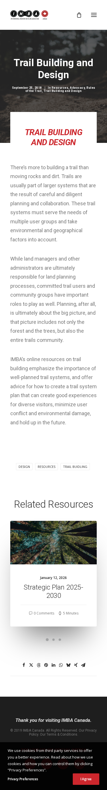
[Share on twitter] (31, 665)
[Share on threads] (38, 665)
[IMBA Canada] (29, 15)
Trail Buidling (75, 466)
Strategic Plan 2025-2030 (53, 591)
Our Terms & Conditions (58, 734)
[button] (94, 15)
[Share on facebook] (24, 665)
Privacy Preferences (23, 779)
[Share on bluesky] (68, 665)
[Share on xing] (75, 665)
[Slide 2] (54, 639)
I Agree (86, 779)
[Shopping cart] (76, 14)
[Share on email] (83, 665)
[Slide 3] (60, 639)
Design (24, 466)
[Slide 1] (47, 639)
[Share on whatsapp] (61, 665)
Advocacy (77, 87)
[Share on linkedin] (53, 665)
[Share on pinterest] (46, 665)
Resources (60, 87)
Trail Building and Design (63, 90)
